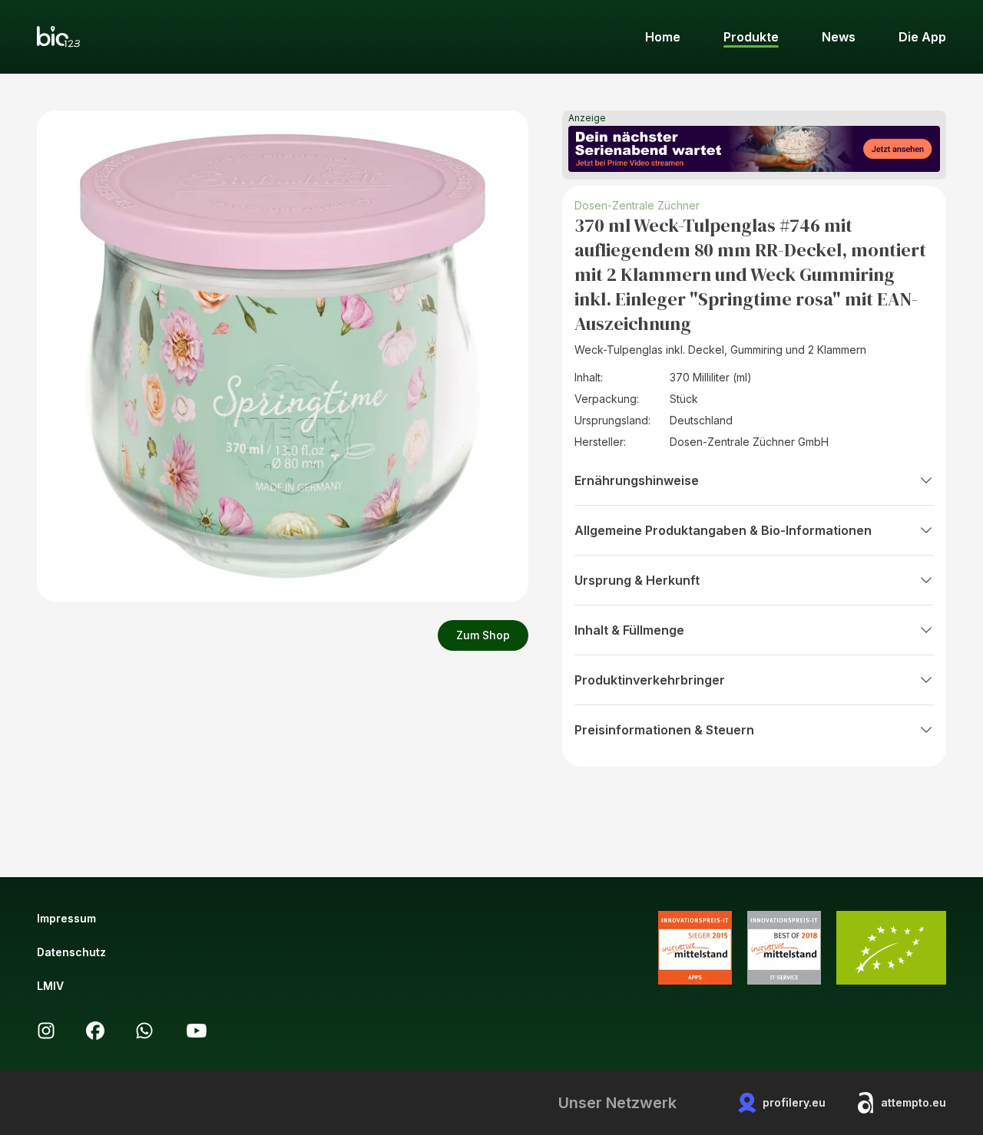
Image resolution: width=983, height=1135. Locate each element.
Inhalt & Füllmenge (629, 630)
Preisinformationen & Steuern (664, 729)
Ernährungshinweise (636, 480)
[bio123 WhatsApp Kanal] (144, 1030)
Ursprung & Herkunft (637, 580)
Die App (922, 37)
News (839, 37)
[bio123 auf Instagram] (46, 1030)
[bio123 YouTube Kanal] (196, 1030)
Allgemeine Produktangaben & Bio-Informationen (723, 530)
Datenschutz (71, 951)
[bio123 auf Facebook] (95, 1030)
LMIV (50, 985)
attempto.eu (913, 1102)
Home (662, 37)
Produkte (751, 37)
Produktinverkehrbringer (649, 680)
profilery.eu (794, 1102)
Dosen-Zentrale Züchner (637, 205)
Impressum (66, 918)
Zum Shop (483, 635)
